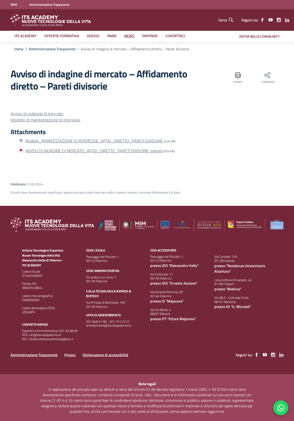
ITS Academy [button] (25, 36)
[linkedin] (287, 20)
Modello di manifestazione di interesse (45, 120)
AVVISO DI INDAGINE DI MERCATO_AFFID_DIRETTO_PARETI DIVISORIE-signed (93, 151)
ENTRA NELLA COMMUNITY (259, 36)
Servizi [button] (93, 36)
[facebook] (262, 20)
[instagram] (279, 20)
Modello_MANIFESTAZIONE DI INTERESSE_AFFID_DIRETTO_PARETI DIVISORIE (94, 141)
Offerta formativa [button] (61, 36)
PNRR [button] (111, 36)
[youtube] (271, 20)
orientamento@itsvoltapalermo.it (108, 325)
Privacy (70, 355)
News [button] (129, 36)
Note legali (147, 384)
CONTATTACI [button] (175, 36)
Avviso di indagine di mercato (37, 113)
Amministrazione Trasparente (34, 355)
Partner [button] (150, 36)
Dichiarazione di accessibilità (105, 355)
